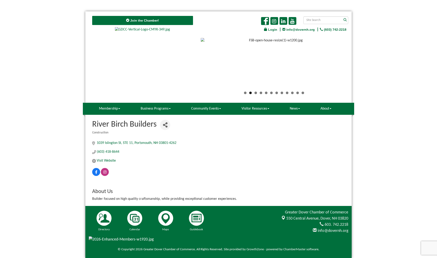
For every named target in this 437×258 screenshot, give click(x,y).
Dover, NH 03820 (317, 218)
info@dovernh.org (332, 231)
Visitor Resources (254, 108)
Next (354, 65)
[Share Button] (165, 125)
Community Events (205, 108)
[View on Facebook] (96, 175)
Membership (108, 108)
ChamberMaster (294, 249)
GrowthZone (255, 249)
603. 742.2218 (336, 225)
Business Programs (154, 108)
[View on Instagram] (105, 175)
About (324, 108)
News (294, 108)
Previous (193, 65)
